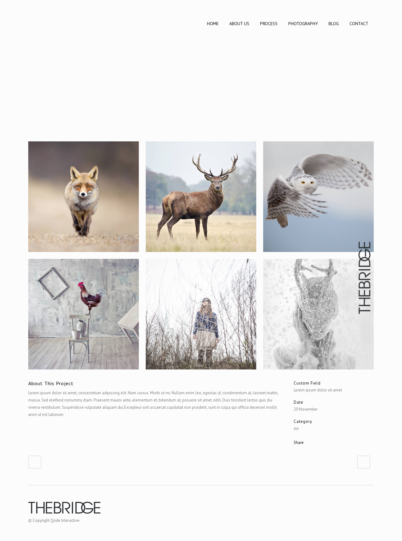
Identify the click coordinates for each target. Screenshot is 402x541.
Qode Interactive (65, 520)
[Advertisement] (201, 94)
